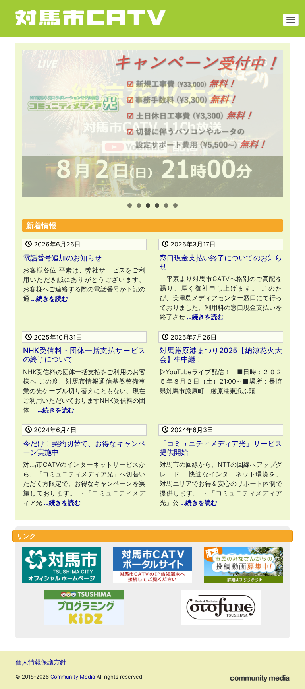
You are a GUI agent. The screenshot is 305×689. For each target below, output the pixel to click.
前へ (32, 121)
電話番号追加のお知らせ (62, 257)
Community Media (72, 676)
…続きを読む (48, 299)
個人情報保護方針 (40, 662)
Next (273, 121)
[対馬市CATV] (104, 18)
